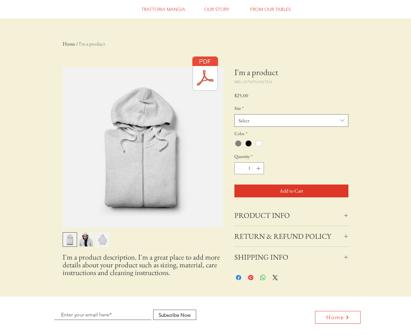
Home (69, 43)
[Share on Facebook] (238, 277)
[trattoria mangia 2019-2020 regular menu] (205, 74)
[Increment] (259, 168)
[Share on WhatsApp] (263, 277)
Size (239, 108)
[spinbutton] (249, 168)
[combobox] (291, 120)
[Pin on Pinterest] (251, 277)
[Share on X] (275, 277)
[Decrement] (239, 168)
